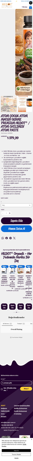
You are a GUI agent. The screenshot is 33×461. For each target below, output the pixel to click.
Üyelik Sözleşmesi (20, 411)
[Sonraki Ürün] (29, 269)
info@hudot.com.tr (8, 423)
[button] (30, 7)
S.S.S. (3, 414)
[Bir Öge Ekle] (10, 213)
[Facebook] (6, 238)
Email (3, 379)
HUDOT (3, 406)
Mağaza (4, 408)
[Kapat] (30, 440)
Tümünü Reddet (16, 454)
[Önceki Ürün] (4, 269)
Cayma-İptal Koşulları (22, 406)
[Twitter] (14, 238)
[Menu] (30, 3)
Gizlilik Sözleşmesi (20, 408)
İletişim (3, 416)
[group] (16, 287)
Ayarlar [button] (16, 458)
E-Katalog (17, 414)
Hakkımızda (5, 411)
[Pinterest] (10, 238)
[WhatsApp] (2, 238)
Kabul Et (16, 450)
